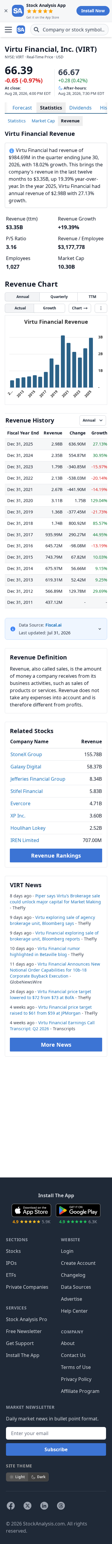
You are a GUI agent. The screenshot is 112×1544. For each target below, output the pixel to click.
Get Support (20, 1343)
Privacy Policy (76, 1379)
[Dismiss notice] (6, 10)
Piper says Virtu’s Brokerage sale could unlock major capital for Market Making (55, 899)
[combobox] (69, 29)
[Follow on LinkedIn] (44, 1505)
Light (20, 1476)
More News (56, 1044)
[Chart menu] (101, 308)
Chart (77, 308)
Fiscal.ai (53, 625)
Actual (20, 308)
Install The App (22, 1355)
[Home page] (21, 29)
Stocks (13, 1251)
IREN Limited (24, 840)
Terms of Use (76, 1367)
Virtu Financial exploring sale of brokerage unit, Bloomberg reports (54, 936)
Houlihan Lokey (27, 828)
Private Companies (27, 1287)
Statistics (51, 107)
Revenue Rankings (56, 855)
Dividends (80, 107)
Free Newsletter (24, 1331)
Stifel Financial (26, 791)
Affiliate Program (80, 1391)
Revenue (70, 121)
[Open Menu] (8, 29)
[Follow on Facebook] (11, 1505)
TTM (92, 296)
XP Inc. (17, 815)
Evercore (20, 803)
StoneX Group (26, 754)
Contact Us (73, 1355)
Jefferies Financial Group (37, 779)
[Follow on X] (27, 1505)
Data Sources (76, 1287)
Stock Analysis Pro (26, 1319)
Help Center (74, 1311)
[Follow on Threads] (61, 1505)
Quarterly (59, 296)
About (68, 1343)
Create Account (78, 1263)
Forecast (22, 107)
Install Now (93, 10)
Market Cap (43, 121)
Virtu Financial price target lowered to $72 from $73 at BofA (50, 994)
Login (67, 1251)
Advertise (71, 1299)
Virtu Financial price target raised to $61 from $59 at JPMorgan (51, 1010)
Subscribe (56, 1449)
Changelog (73, 1275)
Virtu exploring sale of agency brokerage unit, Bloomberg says (52, 920)
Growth (49, 308)
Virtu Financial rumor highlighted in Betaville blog (45, 951)
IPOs (11, 1263)
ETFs (11, 1275)
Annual (22, 296)
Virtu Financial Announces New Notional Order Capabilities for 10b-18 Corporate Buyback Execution (55, 970)
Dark (41, 1476)
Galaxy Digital (25, 766)
